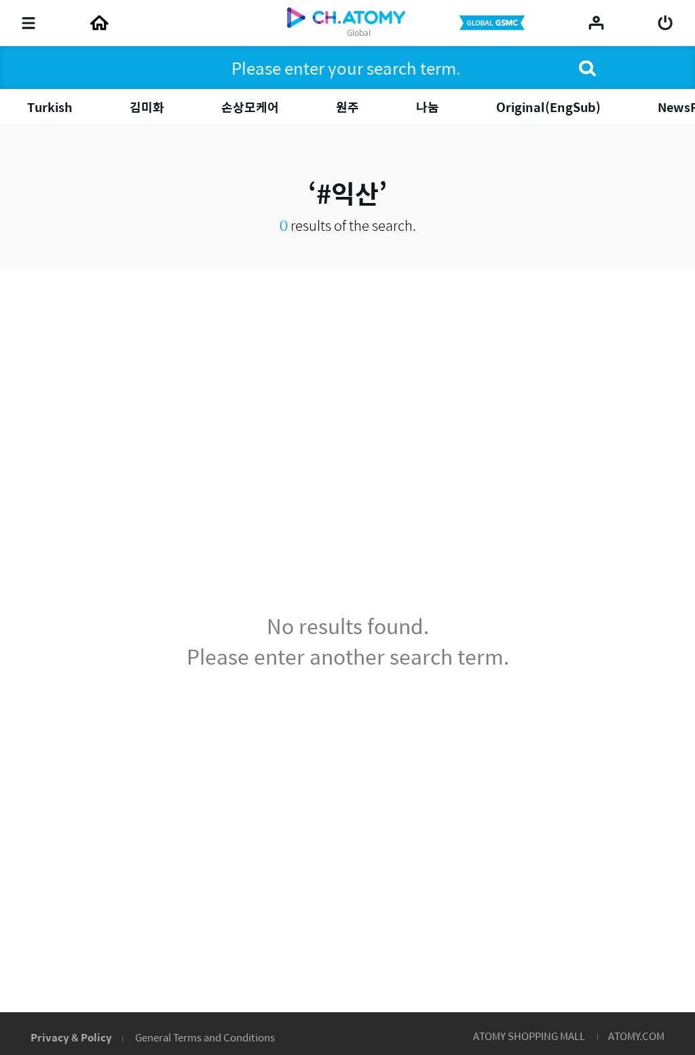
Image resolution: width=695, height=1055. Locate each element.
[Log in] (665, 23)
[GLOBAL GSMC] (493, 23)
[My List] (596, 22)
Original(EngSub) (548, 107)
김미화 (147, 107)
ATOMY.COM (636, 1035)
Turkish (50, 107)
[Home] (99, 23)
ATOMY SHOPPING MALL (529, 1035)
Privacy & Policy (71, 1037)
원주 (347, 107)
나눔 (427, 107)
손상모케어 (250, 107)
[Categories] (28, 23)
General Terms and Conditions (205, 1037)
